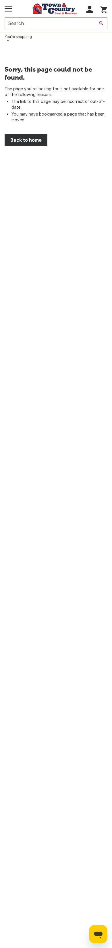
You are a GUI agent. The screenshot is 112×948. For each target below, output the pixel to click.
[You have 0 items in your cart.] (103, 8)
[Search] (101, 23)
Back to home (26, 140)
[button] (89, 9)
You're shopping (18, 36)
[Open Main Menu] (8, 8)
